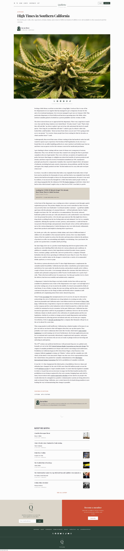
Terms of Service (58, 529)
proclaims (46, 297)
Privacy (66, 529)
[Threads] (63, 533)
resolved (48, 353)
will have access (43, 368)
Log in (100, 3)
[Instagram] (71, 533)
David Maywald (44, 475)
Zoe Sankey (37, 475)
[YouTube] (68, 533)
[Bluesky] (61, 533)
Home (20, 3)
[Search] (17, 3)
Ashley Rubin (37, 465)
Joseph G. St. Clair (38, 455)
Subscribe (107, 3)
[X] (53, 533)
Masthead (36, 529)
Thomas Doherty (38, 485)
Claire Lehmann (38, 446)
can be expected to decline (59, 375)
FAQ (78, 529)
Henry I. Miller (38, 436)
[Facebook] (55, 533)
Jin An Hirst (25, 28)
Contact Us (72, 529)
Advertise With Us (85, 529)
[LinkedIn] (58, 533)
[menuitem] (20, 3)
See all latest (62, 492)
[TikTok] (66, 533)
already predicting (54, 320)
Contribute (32, 3)
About (42, 529)
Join (39, 521)
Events (26, 3)
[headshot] (18, 29)
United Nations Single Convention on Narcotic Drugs (69, 346)
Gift (38, 3)
